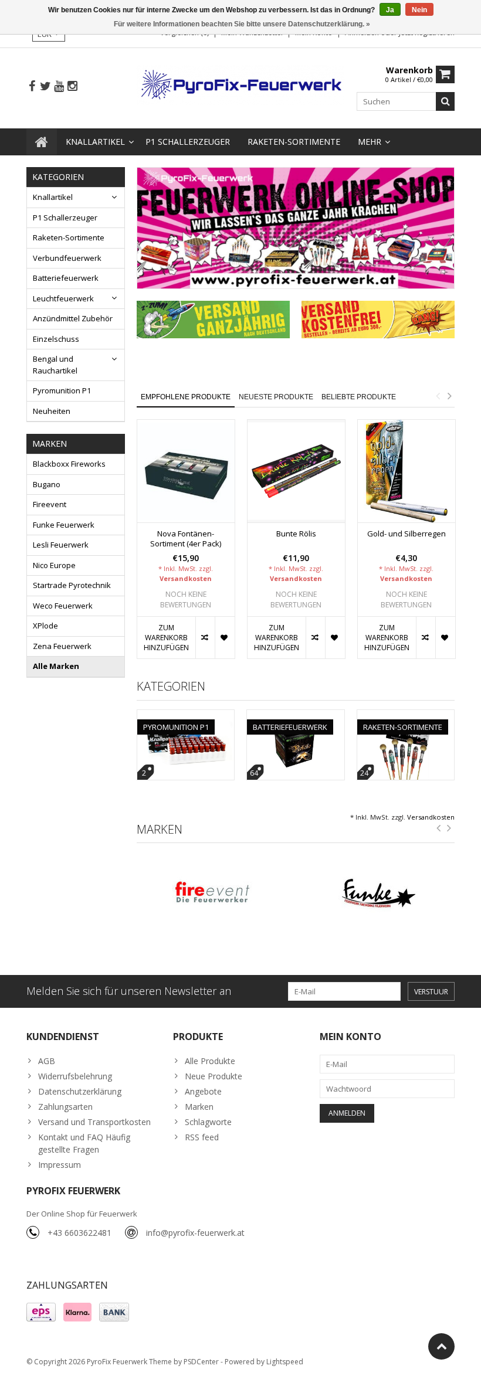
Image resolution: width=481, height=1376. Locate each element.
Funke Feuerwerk (63, 524)
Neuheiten (51, 411)
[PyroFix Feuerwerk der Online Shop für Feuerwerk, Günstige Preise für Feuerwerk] (241, 84)
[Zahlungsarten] (41, 1312)
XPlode (45, 625)
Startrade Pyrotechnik (72, 585)
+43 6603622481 (79, 1232)
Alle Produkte (210, 1060)
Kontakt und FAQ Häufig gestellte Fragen (84, 1143)
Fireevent (49, 504)
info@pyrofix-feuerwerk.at (195, 1232)
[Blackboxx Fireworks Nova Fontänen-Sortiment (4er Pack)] (186, 471)
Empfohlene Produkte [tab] (186, 397)
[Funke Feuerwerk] (378, 894)
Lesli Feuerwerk (61, 544)
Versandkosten (186, 578)
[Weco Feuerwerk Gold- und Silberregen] (406, 471)
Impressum (59, 1164)
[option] (186, 545)
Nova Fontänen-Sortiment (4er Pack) (185, 539)
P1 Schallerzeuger (187, 141)
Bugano (46, 484)
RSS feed (202, 1137)
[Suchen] (445, 101)
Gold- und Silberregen (406, 534)
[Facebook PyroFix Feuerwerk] (31, 86)
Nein (419, 10)
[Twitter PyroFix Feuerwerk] (45, 86)
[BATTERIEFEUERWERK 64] (295, 716)
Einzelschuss (56, 339)
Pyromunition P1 (62, 390)
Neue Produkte (213, 1076)
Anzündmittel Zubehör (73, 318)
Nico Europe (54, 565)
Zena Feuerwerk (62, 646)
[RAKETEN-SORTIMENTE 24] (406, 716)
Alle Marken (56, 666)
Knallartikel (95, 141)
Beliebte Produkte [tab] (358, 397)
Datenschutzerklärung (79, 1091)
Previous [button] (437, 396)
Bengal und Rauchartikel (55, 365)
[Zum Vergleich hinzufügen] (205, 637)
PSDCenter (201, 1362)
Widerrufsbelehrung (75, 1076)
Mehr (369, 141)
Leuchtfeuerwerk (63, 298)
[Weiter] (449, 828)
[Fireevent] (213, 894)
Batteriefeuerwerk (66, 278)
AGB (46, 1060)
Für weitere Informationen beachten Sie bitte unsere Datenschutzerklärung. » (242, 24)
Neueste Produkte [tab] (276, 397)
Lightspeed (284, 1362)
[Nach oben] (441, 1346)
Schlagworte (208, 1121)
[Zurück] (438, 828)
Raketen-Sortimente (294, 141)
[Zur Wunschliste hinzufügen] (224, 637)
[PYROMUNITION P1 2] (186, 716)
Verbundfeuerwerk (67, 258)
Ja (390, 10)
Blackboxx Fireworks (69, 463)
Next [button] (449, 396)
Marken (199, 1106)
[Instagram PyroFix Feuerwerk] (72, 86)
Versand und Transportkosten (94, 1121)
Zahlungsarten (65, 1106)
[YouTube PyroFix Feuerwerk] (58, 86)
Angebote (203, 1091)
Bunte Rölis (296, 534)
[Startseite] (41, 142)
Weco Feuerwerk (63, 605)
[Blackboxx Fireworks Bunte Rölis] (296, 471)
